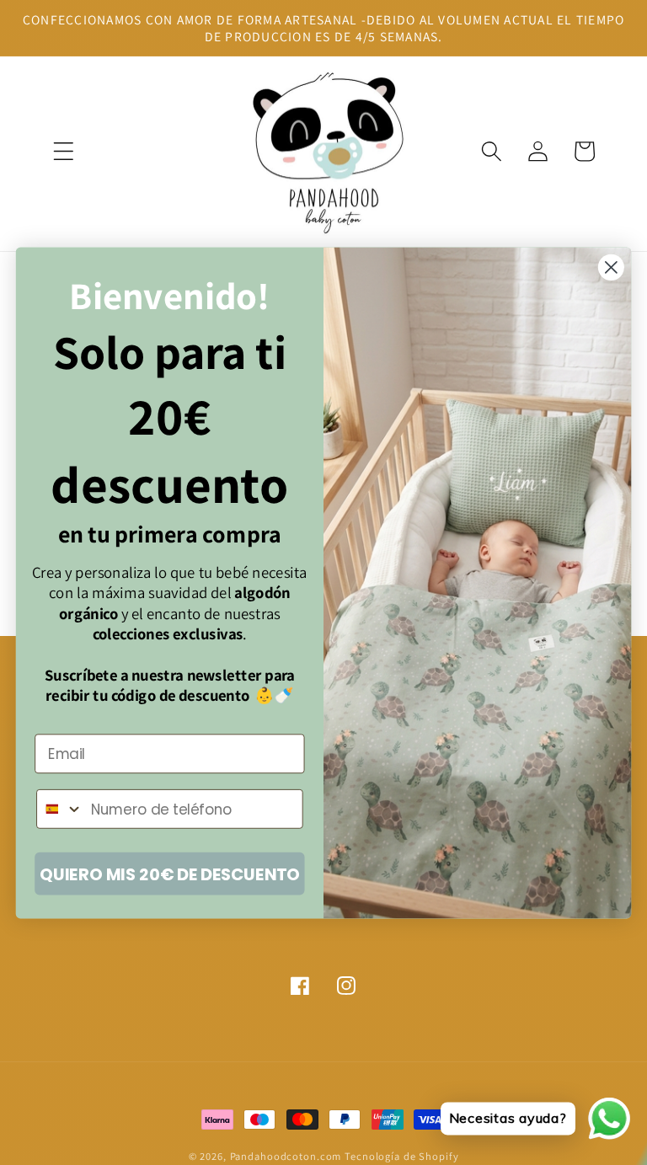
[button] (63, 151)
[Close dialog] (611, 267)
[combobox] (60, 808)
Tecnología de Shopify (401, 1156)
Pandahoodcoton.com (286, 1156)
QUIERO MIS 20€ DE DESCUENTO (170, 873)
